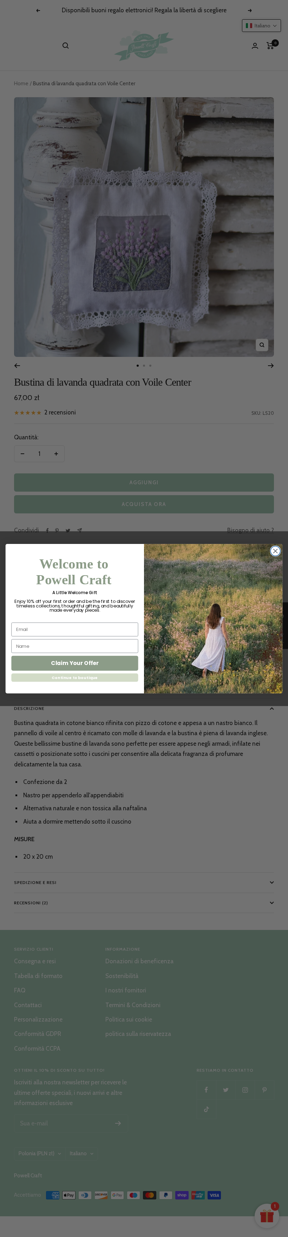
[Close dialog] (275, 551)
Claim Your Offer (75, 663)
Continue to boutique (75, 677)
